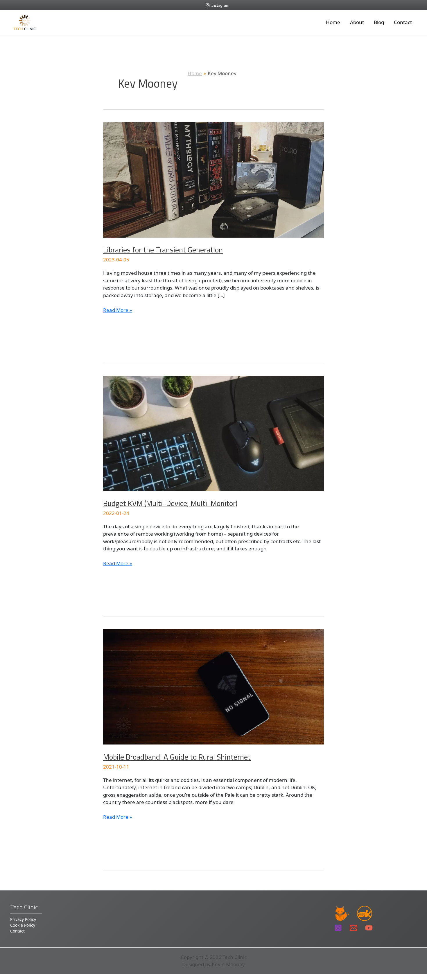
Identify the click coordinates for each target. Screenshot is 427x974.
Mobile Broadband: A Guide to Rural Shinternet (177, 756)
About (357, 22)
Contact (403, 22)
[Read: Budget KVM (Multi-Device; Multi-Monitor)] (213, 432)
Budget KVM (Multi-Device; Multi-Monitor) (170, 503)
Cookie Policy (22, 925)
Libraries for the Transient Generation (163, 249)
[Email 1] (353, 928)
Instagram (220, 5)
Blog (379, 22)
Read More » (117, 310)
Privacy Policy (23, 919)
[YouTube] (369, 928)
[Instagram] (338, 928)
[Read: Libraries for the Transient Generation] (213, 179)
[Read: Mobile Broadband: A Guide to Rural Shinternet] (213, 686)
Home (333, 22)
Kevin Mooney (228, 964)
